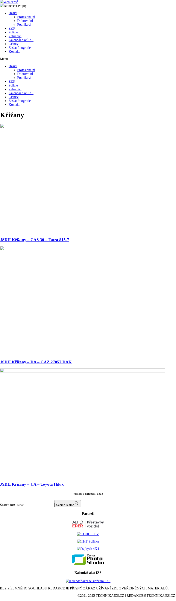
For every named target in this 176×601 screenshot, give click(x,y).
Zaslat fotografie (20, 47)
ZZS (12, 28)
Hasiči (13, 13)
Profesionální (26, 17)
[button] (88, 59)
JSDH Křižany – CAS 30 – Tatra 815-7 (34, 239)
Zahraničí (15, 36)
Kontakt (14, 51)
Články (13, 44)
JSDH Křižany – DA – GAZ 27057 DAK (36, 362)
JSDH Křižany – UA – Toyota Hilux (32, 484)
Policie (13, 32)
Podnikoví (24, 24)
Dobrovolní (25, 20)
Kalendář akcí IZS (21, 40)
